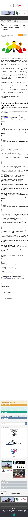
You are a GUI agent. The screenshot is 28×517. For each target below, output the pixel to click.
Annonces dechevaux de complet (6, 409)
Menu (14, 18)
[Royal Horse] (19, 465)
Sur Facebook (6, 482)
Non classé (9, 31)
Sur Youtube (5, 485)
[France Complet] (14, 5)
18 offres (4, 412)
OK (14, 515)
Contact (9, 505)
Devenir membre (5, 404)
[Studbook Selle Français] (14, 451)
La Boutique (4, 418)
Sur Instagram (6, 487)
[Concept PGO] (14, 433)
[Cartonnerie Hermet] (14, 442)
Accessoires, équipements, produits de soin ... (11, 416)
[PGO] (19, 473)
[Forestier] (14, 11)
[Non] (26, 513)
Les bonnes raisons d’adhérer (8, 402)
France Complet (3, 31)
